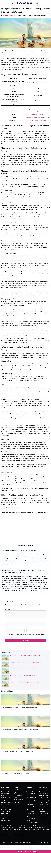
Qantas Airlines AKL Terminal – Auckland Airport (44, 807)
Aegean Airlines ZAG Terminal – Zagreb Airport (44, 797)
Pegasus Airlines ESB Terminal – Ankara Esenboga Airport (44, 802)
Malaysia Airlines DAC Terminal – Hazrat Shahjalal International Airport (25, 662)
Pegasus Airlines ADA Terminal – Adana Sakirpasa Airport (6, 811)
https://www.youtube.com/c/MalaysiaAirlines (37, 117)
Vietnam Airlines (18, 803)
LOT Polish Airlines (18, 795)
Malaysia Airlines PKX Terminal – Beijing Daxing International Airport (25, 682)
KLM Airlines (17, 794)
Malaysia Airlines (12, 15)
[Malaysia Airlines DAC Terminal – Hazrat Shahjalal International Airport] (5, 664)
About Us (5, 842)
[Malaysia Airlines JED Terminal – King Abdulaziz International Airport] (5, 657)
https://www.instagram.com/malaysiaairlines (38, 120)
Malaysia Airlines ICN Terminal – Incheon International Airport (23, 675)
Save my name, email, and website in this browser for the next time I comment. (26, 634)
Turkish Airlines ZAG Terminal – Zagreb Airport (31, 806)
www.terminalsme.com (11, 835)
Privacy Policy (18, 842)
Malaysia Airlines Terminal (13, 508)
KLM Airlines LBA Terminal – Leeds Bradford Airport (5, 806)
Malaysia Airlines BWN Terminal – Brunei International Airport (23, 669)
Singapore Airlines (18, 799)
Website (28, 628)
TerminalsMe (5, 15)
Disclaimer (11, 842)
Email (6, 628)
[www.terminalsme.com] (25, 3)
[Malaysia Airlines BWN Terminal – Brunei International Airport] (5, 670)
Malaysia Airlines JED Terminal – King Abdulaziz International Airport (25, 655)
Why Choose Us (27, 842)
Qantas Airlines (17, 797)
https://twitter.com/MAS (37, 114)
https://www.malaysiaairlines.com (37, 107)
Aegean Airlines (17, 792)
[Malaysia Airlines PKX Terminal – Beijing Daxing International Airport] (5, 684)
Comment (8, 609)
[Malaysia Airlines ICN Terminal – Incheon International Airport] (5, 677)
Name (7, 621)
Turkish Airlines (17, 801)
